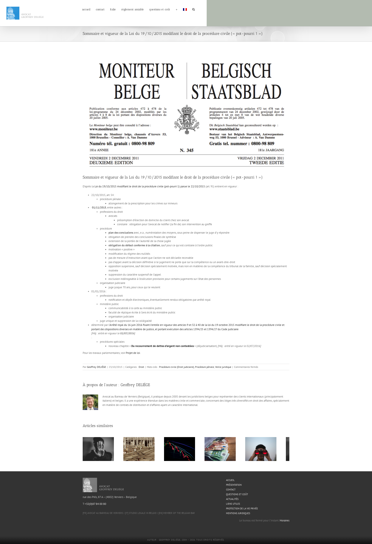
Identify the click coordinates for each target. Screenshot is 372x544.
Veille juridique (223, 366)
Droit (141, 366)
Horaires (284, 522)
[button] (193, 9)
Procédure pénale (204, 366)
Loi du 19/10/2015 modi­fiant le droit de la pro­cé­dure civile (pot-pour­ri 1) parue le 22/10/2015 (150, 186)
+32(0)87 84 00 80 (95, 506)
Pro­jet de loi (133, 353)
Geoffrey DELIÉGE (96, 366)
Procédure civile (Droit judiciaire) (176, 366)
